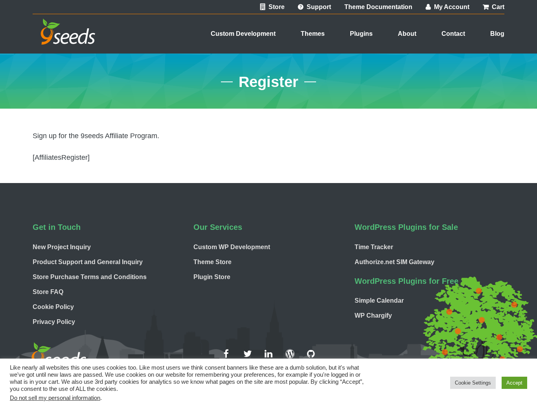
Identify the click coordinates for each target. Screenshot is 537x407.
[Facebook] (226, 354)
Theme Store (212, 262)
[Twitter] (247, 354)
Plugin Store (211, 277)
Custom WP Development (231, 247)
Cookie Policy (53, 306)
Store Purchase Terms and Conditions (90, 277)
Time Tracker (374, 247)
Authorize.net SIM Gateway (394, 262)
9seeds (64, 40)
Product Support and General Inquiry (88, 262)
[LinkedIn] (268, 354)
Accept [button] (514, 383)
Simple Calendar (379, 300)
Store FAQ (48, 292)
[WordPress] (290, 354)
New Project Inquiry (62, 247)
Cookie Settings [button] (473, 383)
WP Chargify (373, 315)
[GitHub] (311, 354)
